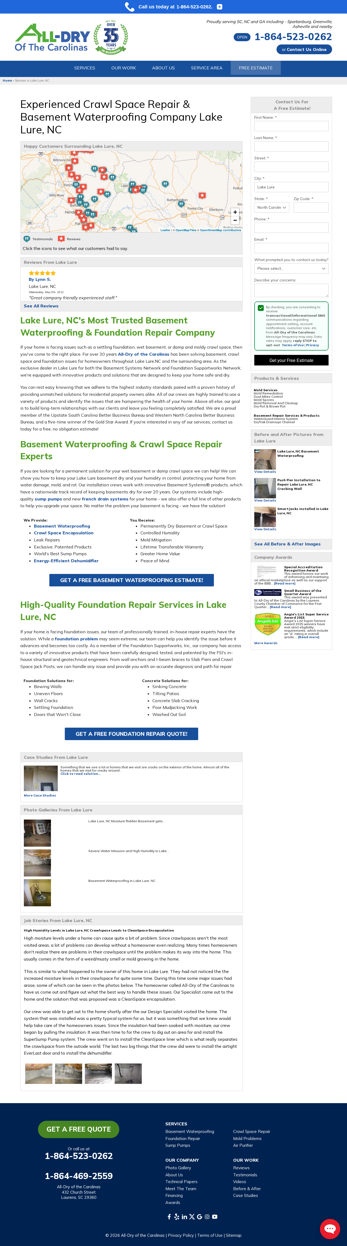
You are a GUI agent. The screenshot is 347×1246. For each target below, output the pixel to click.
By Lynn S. (40, 279)
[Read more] (284, 583)
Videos (239, 1181)
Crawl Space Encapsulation (64, 532)
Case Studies (245, 1195)
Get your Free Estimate (291, 360)
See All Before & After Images (287, 544)
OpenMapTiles (186, 230)
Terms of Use (293, 345)
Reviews (241, 1167)
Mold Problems (247, 1138)
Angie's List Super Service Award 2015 (306, 615)
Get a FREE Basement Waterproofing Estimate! (131, 580)
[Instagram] (207, 1216)
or (304, 49)
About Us (174, 1174)
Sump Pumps (177, 1145)
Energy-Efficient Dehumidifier (66, 560)
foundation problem (76, 638)
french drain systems (105, 499)
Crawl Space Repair (251, 1131)
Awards (172, 1202)
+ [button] (235, 212)
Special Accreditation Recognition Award (303, 568)
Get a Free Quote (79, 1129)
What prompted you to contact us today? (291, 260)
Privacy (312, 345)
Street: (261, 158)
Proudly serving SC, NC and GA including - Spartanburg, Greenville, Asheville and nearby (269, 24)
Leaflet (165, 230)
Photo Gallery (178, 1167)
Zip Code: (303, 199)
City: (259, 178)
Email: (260, 239)
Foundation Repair (182, 1138)
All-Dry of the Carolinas (143, 354)
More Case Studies (40, 795)
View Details (265, 472)
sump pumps (48, 499)
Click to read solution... (80, 774)
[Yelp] (177, 1216)
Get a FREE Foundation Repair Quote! (131, 733)
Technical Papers (181, 1181)
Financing (174, 1195)
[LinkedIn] (184, 1216)
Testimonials (245, 1174)
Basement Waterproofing (62, 526)
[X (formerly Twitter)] (192, 1216)
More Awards (266, 643)
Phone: (261, 219)
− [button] (235, 220)
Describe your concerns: (275, 280)
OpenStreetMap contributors (220, 230)
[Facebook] (169, 1216)
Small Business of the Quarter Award (302, 592)
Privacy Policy (181, 1235)
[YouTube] (214, 1216)
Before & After (247, 1188)
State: (261, 199)
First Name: (265, 117)
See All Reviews (41, 306)
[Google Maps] (199, 1216)
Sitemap (234, 1235)
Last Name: (265, 138)
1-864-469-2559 (79, 1175)
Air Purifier (243, 1145)
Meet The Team (180, 1188)
